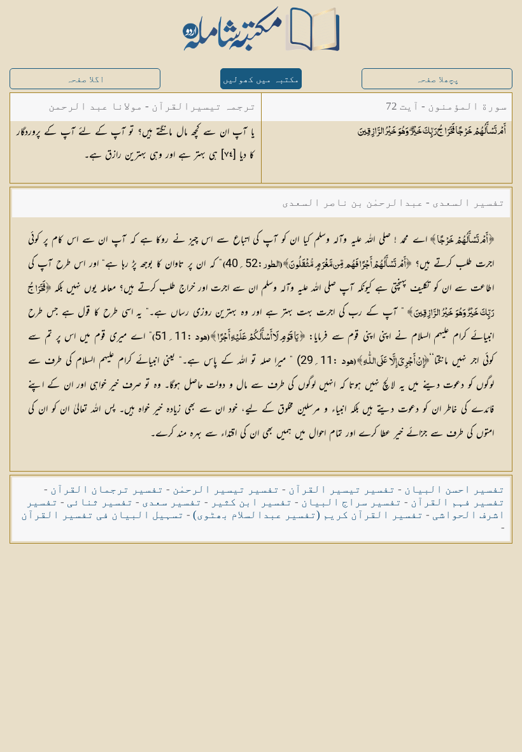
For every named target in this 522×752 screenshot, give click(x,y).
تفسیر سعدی (172, 502)
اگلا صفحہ (85, 79)
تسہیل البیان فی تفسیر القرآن (102, 515)
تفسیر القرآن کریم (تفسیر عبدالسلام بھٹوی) (308, 515)
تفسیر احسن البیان (454, 489)
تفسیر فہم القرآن (458, 502)
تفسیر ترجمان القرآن (107, 489)
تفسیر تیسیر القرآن (341, 489)
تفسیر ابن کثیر (251, 502)
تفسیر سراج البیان (351, 502)
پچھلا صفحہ (437, 79)
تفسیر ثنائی (100, 502)
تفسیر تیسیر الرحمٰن (226, 489)
